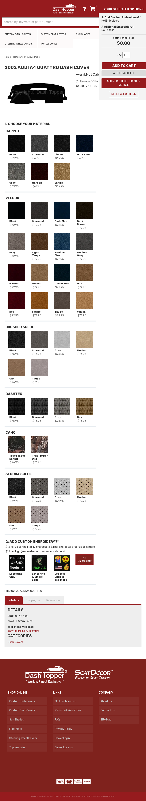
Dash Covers (15, 642)
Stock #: (13, 621)
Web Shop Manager (106, 796)
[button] (73, 21)
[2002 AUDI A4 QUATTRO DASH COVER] (37, 93)
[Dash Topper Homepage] (64, 8)
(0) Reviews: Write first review (94, 81)
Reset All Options (123, 94)
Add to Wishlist (123, 73)
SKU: (79, 86)
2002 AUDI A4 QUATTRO (23, 631)
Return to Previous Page (26, 57)
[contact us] (84, 9)
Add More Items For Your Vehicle (123, 83)
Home (8, 57)
